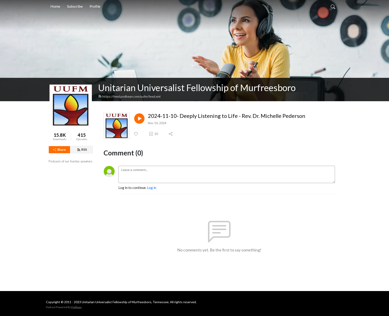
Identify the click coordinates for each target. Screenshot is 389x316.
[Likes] (136, 134)
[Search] (333, 6)
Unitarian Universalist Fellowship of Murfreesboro (197, 87)
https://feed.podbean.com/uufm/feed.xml (131, 96)
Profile (95, 6)
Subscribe (75, 6)
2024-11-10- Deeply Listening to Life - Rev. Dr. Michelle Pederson (226, 116)
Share (61, 149)
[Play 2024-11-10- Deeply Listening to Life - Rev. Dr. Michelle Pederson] (139, 118)
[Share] (171, 134)
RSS (84, 149)
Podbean (76, 307)
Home (55, 6)
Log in (151, 187)
